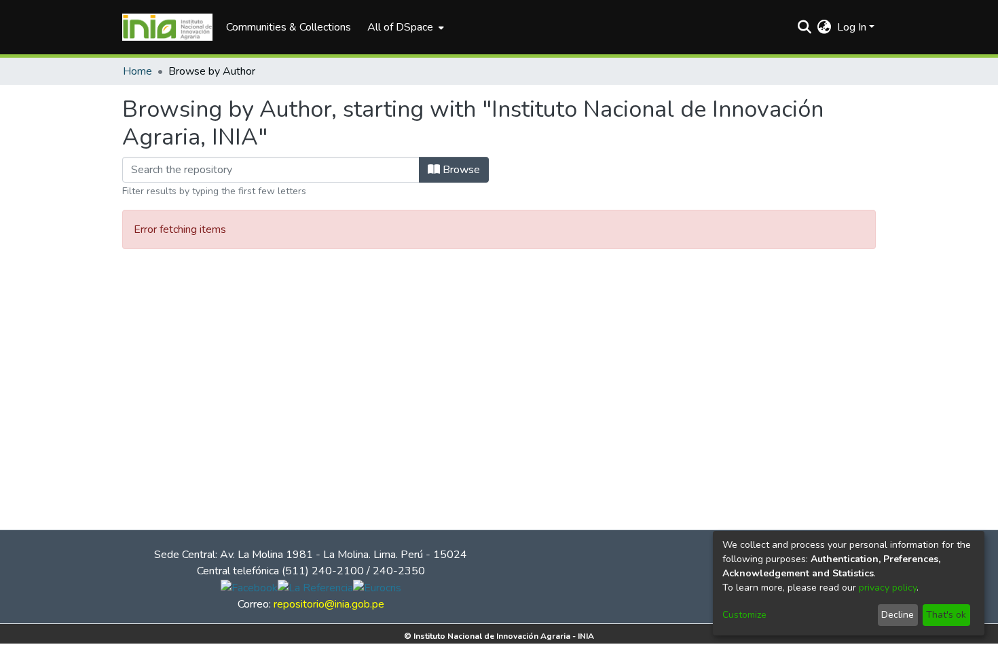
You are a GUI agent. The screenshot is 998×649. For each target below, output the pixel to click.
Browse (460, 169)
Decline (897, 614)
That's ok (946, 614)
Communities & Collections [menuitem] (288, 27)
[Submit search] (804, 27)
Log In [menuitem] (851, 27)
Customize (744, 614)
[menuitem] (404, 27)
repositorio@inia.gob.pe (329, 604)
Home (137, 71)
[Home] (167, 27)
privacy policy (888, 587)
